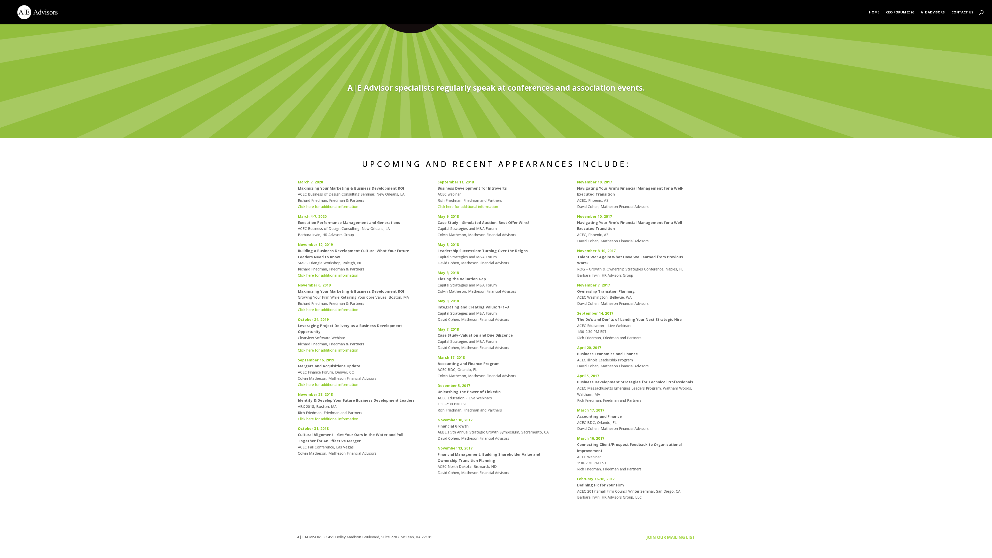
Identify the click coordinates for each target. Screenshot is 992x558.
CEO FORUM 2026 (900, 12)
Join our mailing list (671, 537)
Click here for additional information (328, 206)
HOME (874, 12)
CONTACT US (962, 12)
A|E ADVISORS (933, 12)
